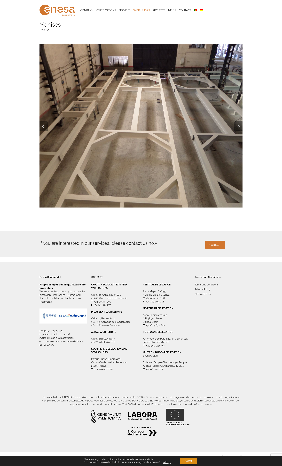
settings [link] (167, 462)
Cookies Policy (203, 294)
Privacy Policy (202, 289)
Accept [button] (188, 461)
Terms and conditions (206, 284)
